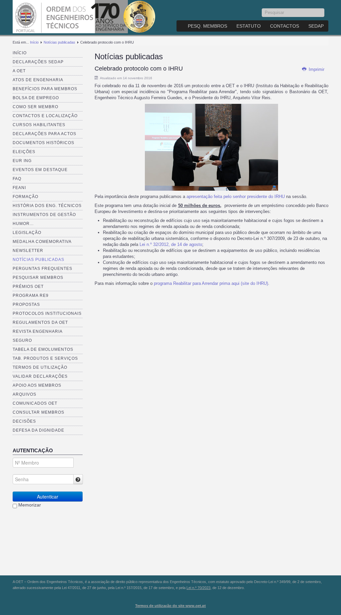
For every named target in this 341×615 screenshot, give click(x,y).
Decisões (24, 421)
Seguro (22, 340)
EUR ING (22, 160)
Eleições (24, 151)
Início (34, 42)
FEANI (19, 187)
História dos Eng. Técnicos (47, 205)
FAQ (17, 178)
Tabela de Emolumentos (43, 349)
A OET (19, 71)
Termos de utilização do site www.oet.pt (170, 606)
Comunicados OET (35, 403)
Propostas (26, 304)
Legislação (27, 232)
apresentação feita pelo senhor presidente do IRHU (235, 196)
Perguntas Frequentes (42, 268)
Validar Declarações (40, 376)
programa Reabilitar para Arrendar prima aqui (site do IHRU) (211, 283)
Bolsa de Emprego (36, 98)
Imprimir (315, 69)
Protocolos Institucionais (47, 313)
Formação (25, 196)
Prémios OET (28, 286)
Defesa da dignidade (38, 430)
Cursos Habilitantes (39, 124)
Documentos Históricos (43, 142)
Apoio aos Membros (37, 385)
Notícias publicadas (59, 42)
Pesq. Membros (207, 26)
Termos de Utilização (40, 367)
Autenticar (47, 496)
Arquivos (24, 394)
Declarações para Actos (44, 133)
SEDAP (316, 26)
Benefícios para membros (45, 89)
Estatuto (248, 26)
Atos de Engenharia (38, 80)
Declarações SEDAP (38, 62)
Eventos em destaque (40, 169)
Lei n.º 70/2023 (198, 588)
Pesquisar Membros (38, 277)
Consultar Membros (38, 412)
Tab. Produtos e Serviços (45, 358)
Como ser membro (35, 106)
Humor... (23, 223)
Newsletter (28, 250)
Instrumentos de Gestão (44, 214)
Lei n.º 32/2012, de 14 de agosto (171, 244)
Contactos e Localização (45, 115)
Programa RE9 (31, 295)
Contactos (284, 26)
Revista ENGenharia (38, 331)
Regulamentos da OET (40, 322)
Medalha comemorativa (42, 241)
